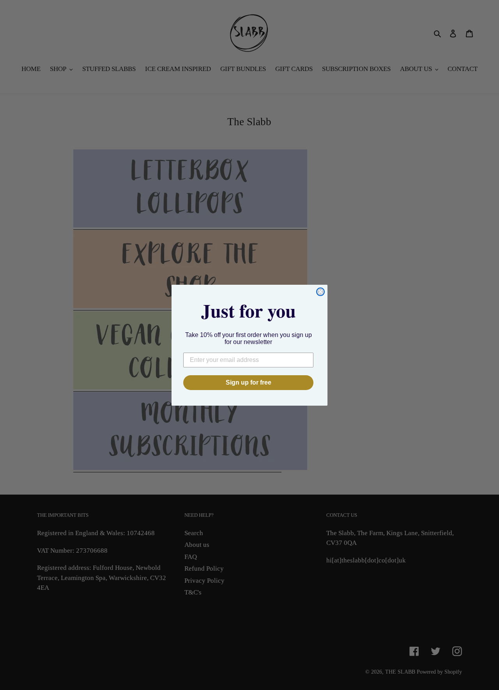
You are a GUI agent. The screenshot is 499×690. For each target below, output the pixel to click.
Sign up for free (248, 382)
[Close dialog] (320, 292)
